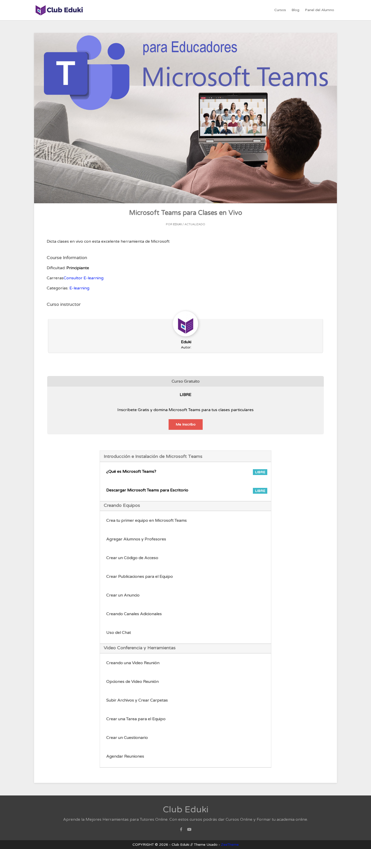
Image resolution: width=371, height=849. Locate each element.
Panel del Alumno (319, 10)
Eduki (177, 224)
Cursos (280, 10)
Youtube (189, 831)
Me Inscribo (186, 424)
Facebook (181, 831)
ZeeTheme (230, 844)
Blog (295, 10)
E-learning (79, 288)
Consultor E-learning (83, 278)
